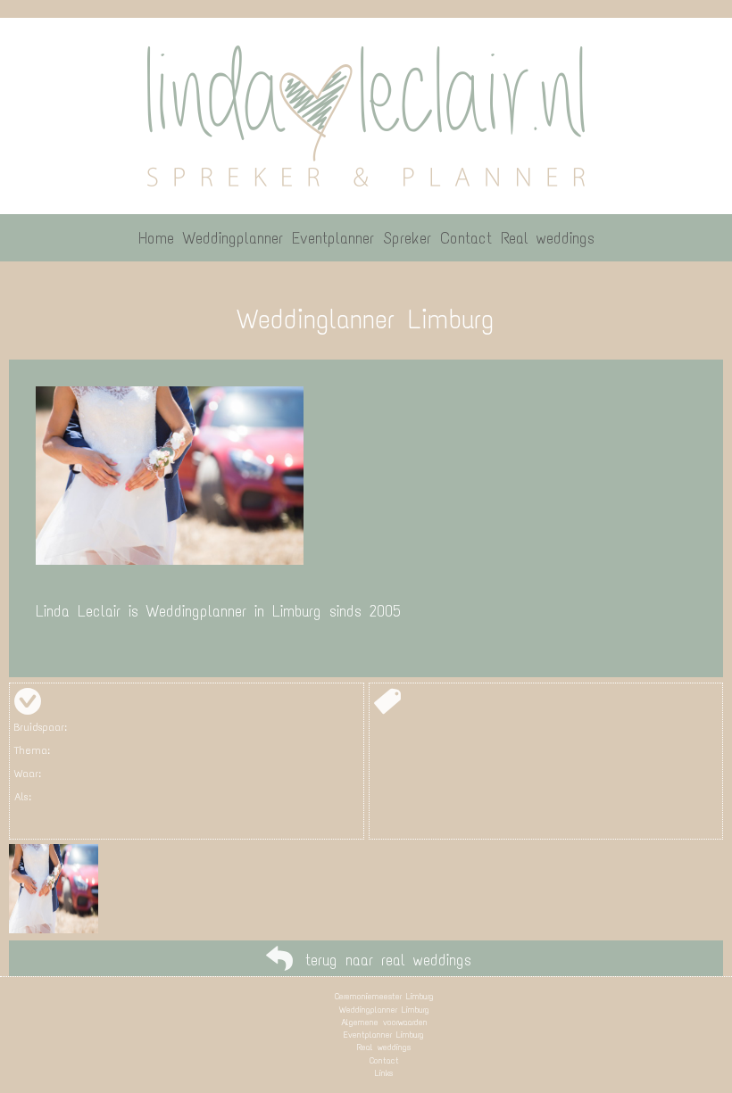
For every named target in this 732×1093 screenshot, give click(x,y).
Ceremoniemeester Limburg (384, 996)
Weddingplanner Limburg (384, 1009)
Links (384, 1073)
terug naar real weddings (388, 960)
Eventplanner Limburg (384, 1034)
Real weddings (384, 1047)
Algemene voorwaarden (384, 1022)
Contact (384, 1060)
